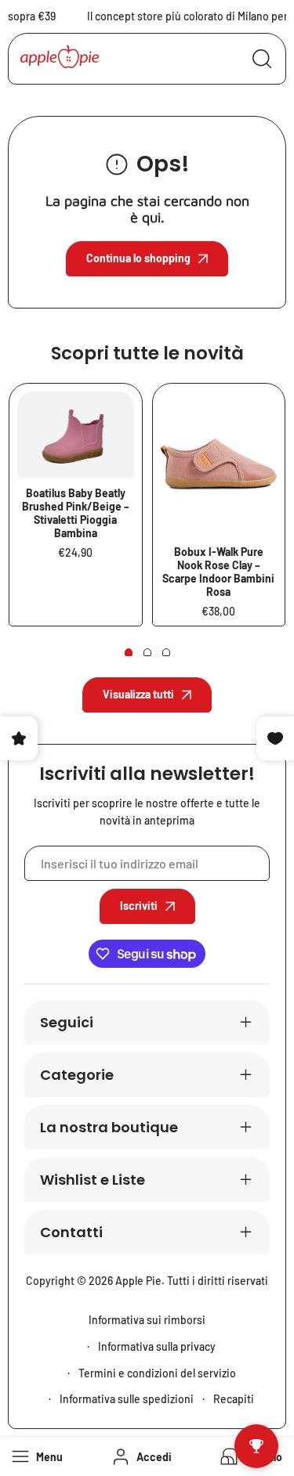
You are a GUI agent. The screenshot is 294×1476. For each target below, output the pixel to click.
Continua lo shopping (138, 258)
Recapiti (233, 1399)
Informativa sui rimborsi (147, 1319)
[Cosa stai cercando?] (262, 58)
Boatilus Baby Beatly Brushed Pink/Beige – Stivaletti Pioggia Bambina (75, 513)
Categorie (77, 1074)
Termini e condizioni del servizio (157, 1373)
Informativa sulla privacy (157, 1346)
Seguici (66, 1022)
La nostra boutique (109, 1127)
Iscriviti (139, 905)
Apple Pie (138, 1280)
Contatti (71, 1232)
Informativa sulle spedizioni (127, 1399)
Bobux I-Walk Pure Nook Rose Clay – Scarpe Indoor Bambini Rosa (218, 571)
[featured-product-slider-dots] (128, 652)
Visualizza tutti (138, 694)
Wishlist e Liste (92, 1179)
